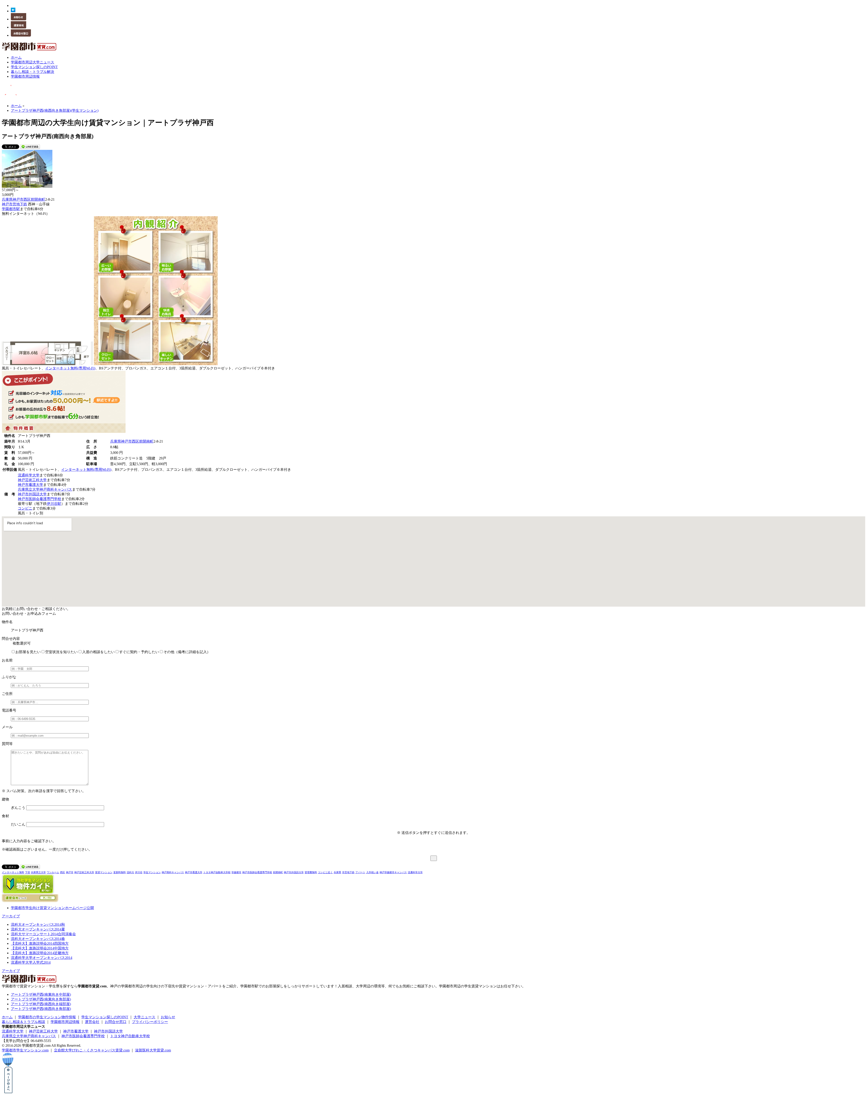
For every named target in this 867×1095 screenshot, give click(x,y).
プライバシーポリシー (150, 1022)
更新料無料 (119, 872)
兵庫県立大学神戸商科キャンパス (45, 489)
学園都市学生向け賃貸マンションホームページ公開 (52, 908)
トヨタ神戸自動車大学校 (217, 872)
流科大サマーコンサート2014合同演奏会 (43, 934)
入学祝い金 (372, 872)
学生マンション (152, 872)
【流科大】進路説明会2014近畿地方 (40, 953)
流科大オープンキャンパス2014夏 (38, 929)
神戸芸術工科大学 (32, 480)
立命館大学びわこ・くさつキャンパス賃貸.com (92, 1050)
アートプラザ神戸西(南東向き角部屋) (41, 999)
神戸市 (18, 199)
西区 (27, 199)
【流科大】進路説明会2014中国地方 (40, 948)
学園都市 (236, 872)
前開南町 (38, 199)
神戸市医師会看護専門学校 (39, 499)
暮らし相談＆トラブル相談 (23, 1022)
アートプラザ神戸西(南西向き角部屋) (41, 1009)
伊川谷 (138, 872)
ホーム (7, 1017)
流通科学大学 (29, 475)
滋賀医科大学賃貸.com (153, 1050)
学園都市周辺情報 (65, 1022)
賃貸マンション (103, 872)
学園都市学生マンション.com (25, 1050)
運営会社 (92, 1022)
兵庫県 (7, 199)
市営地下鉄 (348, 872)
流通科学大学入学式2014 (31, 962)
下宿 (27, 872)
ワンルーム (53, 872)
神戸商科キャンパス (173, 872)
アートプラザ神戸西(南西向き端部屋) (41, 1004)
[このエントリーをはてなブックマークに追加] (13, 11)
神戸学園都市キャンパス (393, 872)
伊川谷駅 (54, 504)
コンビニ (25, 508)
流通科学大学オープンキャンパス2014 (41, 958)
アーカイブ (11, 916)
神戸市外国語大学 (32, 494)
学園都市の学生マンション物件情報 (47, 1017)
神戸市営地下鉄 (14, 204)
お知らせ (168, 1017)
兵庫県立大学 (38, 872)
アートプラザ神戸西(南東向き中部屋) (41, 994)
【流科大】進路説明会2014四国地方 (40, 943)
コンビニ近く (325, 872)
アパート (360, 872)
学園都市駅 (11, 209)
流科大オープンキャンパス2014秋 (38, 924)
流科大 (130, 872)
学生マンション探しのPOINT (104, 1017)
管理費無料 (311, 872)
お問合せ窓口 (115, 1022)
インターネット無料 (13, 872)
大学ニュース (144, 1017)
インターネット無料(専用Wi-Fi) (70, 368)
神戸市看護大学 (30, 485)
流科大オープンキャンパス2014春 (38, 939)
